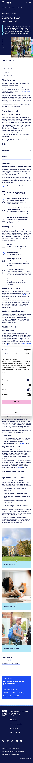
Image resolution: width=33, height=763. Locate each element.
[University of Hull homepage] (6, 2)
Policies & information (16, 724)
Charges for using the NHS (13, 471)
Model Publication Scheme (8, 751)
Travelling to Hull (8, 68)
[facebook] (3, 740)
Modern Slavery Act (19, 751)
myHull (22, 443)
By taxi (4, 157)
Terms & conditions (15, 754)
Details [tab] (17, 353)
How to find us (14, 728)
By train (5, 144)
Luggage (6, 72)
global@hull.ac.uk (25, 91)
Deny (16, 412)
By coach (5, 150)
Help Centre (13, 720)
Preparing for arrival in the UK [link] (8, 10)
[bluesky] (21, 740)
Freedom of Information (14, 748)
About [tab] (27, 353)
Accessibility (4, 748)
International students (15, 7)
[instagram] (7, 740)
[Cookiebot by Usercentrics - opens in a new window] (24, 349)
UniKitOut (26, 295)
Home (3, 7)
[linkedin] (16, 740)
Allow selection (16, 407)
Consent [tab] (6, 353)
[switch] (29, 385)
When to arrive (8, 65)
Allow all (16, 401)
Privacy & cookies (6, 754)
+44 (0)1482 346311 (15, 715)
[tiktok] (12, 740)
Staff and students (15, 732)
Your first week (8, 75)
